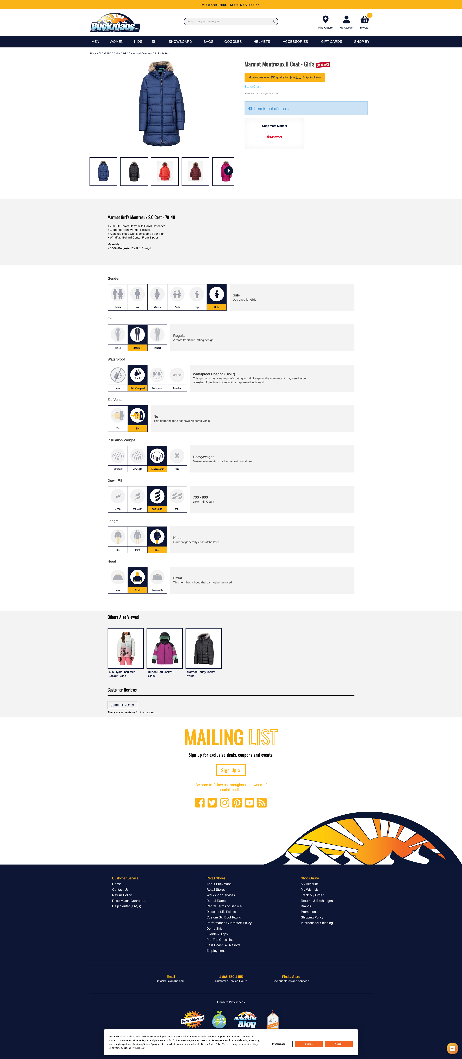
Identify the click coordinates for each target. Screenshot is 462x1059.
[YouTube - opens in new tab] (249, 803)
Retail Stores (215, 889)
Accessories (295, 41)
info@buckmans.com (171, 981)
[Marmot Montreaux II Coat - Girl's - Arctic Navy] (103, 171)
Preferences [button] (138, 1048)
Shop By (362, 41)
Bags (208, 41)
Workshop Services (220, 895)
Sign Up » (231, 770)
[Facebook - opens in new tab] (200, 803)
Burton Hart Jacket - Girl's (161, 673)
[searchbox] (273, 21)
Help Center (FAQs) (126, 906)
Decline (309, 1044)
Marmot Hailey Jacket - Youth (202, 673)
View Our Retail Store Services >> (231, 4)
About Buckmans (218, 884)
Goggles (233, 41)
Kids (138, 41)
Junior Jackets (162, 53)
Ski (154, 41)
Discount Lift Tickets (221, 912)
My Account (346, 27)
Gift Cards (331, 41)
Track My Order (312, 895)
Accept (339, 1044)
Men (95, 41)
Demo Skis (214, 928)
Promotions (309, 912)
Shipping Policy (312, 917)
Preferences (278, 1044)
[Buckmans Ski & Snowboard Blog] (246, 1019)
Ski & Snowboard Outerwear (137, 53)
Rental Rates (216, 901)
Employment (215, 951)
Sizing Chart (252, 86)
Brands (306, 906)
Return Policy (122, 895)
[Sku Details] (277, 93)
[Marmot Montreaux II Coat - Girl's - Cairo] (164, 171)
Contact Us (120, 889)
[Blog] (262, 803)
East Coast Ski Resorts (223, 945)
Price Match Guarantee (129, 901)
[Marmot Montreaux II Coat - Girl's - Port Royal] (195, 171)
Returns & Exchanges (317, 901)
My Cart (365, 21)
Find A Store (325, 27)
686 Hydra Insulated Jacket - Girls (122, 673)
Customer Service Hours (231, 981)
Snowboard (180, 41)
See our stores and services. (291, 981)
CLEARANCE (106, 53)
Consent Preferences (231, 1002)
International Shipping (317, 923)
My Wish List (310, 889)
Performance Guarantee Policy (229, 923)
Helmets (262, 41)
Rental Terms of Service (224, 906)
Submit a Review (123, 705)
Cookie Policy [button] (214, 1044)
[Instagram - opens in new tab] (225, 803)
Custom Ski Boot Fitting (223, 917)
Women (116, 41)
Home (93, 53)
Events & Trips (217, 934)
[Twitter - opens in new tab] (212, 803)
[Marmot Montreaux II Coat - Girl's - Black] (134, 171)
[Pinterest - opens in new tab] (237, 803)
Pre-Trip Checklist (219, 940)
